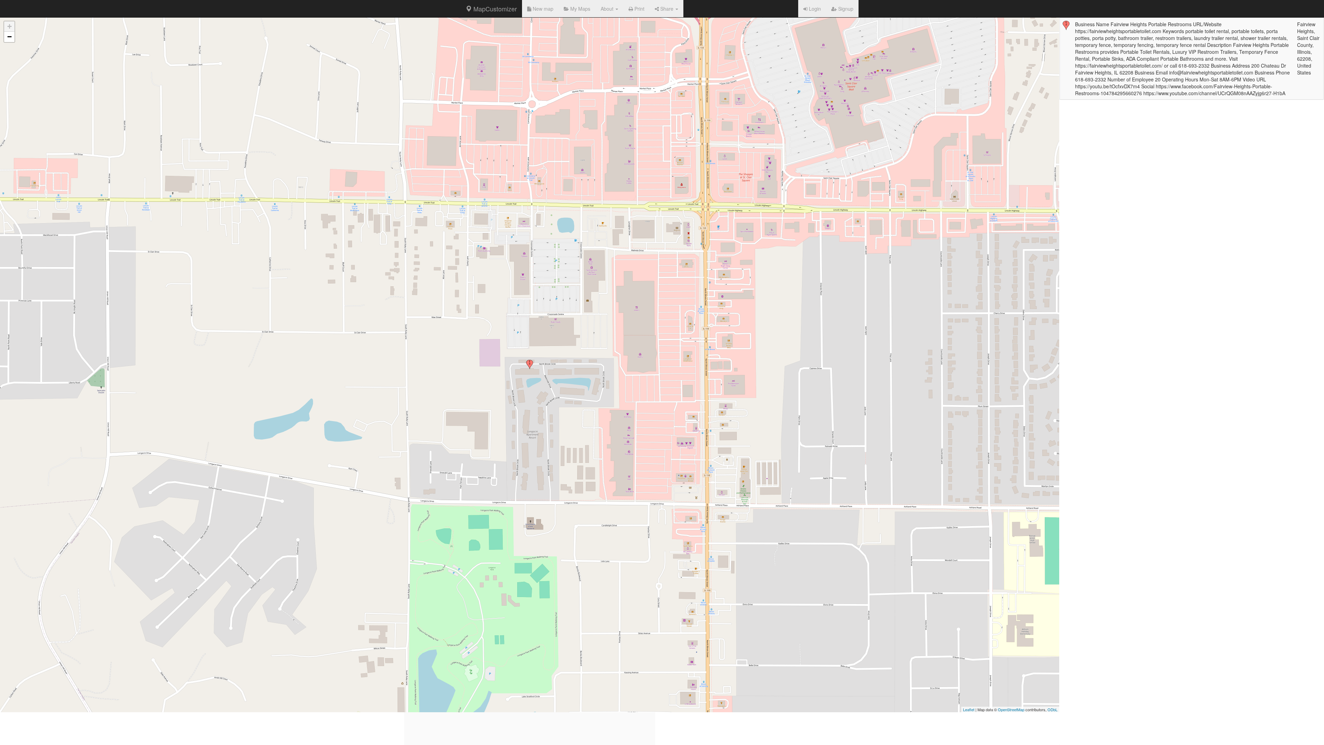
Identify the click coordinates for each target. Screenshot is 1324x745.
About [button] (608, 8)
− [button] (9, 36)
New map (542, 8)
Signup (845, 8)
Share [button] (667, 8)
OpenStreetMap (1011, 709)
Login (814, 8)
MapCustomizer (494, 8)
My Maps (579, 8)
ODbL (1052, 709)
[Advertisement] (529, 696)
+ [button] (9, 26)
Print (638, 8)
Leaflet (968, 709)
